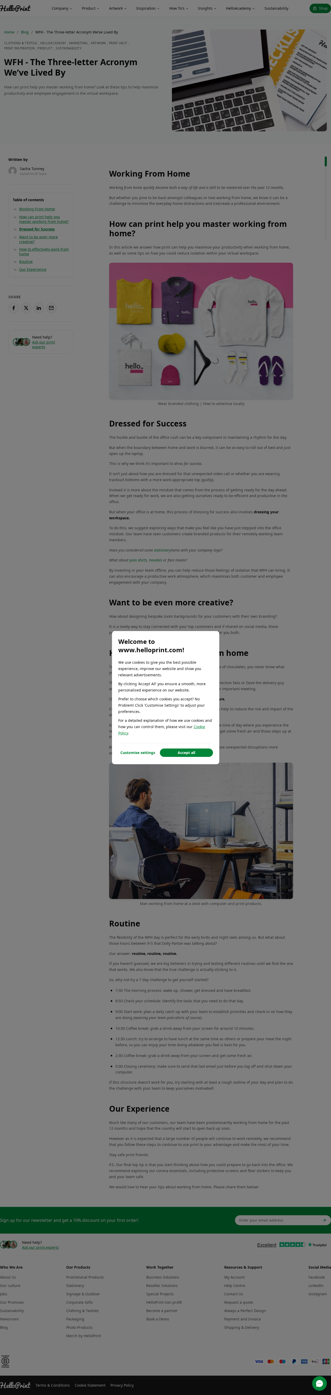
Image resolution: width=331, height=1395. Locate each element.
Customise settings (137, 752)
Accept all (186, 752)
